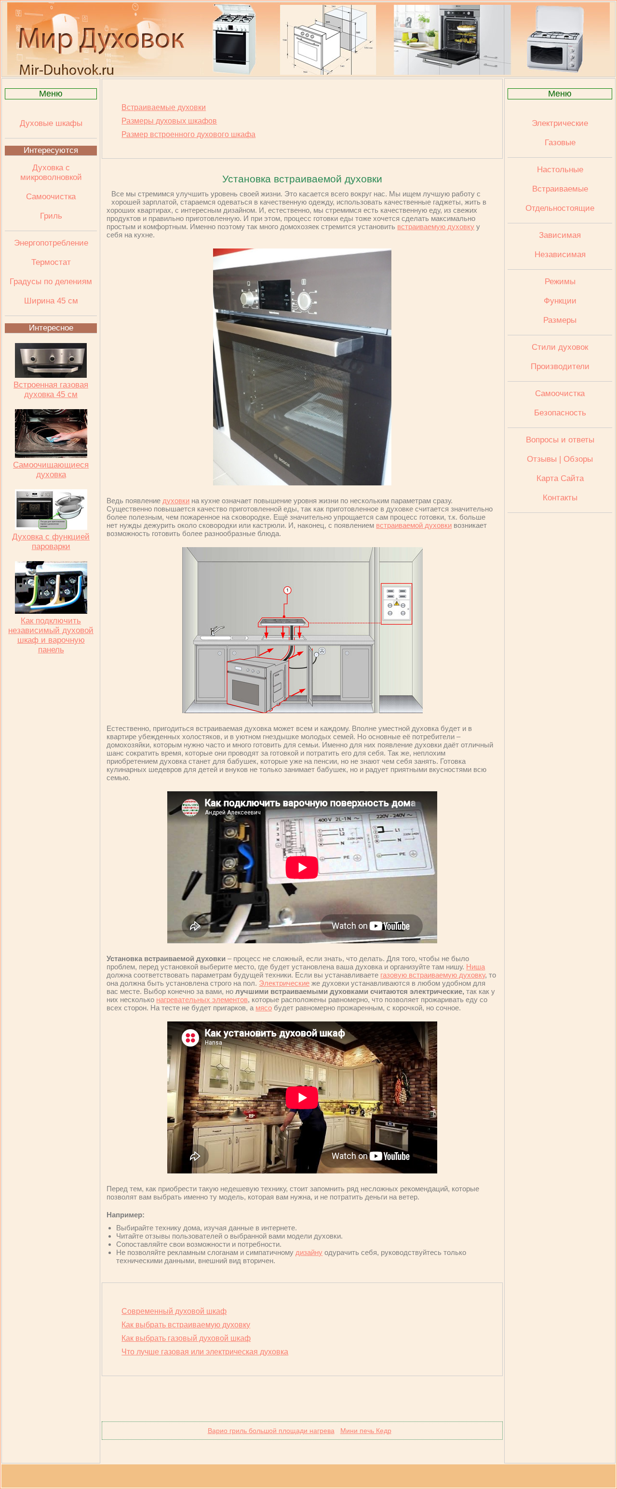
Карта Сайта (560, 478)
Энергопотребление (51, 243)
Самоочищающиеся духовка (51, 469)
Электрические (284, 983)
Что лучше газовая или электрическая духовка (204, 1352)
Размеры (560, 320)
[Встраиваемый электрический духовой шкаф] (302, 483)
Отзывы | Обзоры (560, 459)
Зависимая (560, 235)
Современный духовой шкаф (174, 1311)
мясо (263, 1008)
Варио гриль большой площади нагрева (271, 1430)
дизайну (308, 1252)
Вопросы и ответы (560, 439)
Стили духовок (560, 347)
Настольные (560, 169)
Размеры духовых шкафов (169, 121)
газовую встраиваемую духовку (432, 975)
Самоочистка (51, 196)
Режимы (560, 281)
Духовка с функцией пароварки (51, 541)
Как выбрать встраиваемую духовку (185, 1325)
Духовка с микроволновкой (51, 172)
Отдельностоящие (559, 208)
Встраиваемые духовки (163, 107)
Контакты (560, 497)
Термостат (51, 262)
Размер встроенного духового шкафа (188, 134)
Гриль (51, 216)
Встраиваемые (560, 188)
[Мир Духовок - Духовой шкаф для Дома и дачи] (308, 72)
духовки (175, 500)
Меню (51, 93)
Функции (560, 300)
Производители (560, 366)
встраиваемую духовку (435, 226)
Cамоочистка (560, 393)
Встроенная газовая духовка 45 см (50, 389)
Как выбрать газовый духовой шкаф (186, 1338)
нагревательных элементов (202, 999)
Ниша (475, 967)
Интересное (51, 327)
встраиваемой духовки (414, 525)
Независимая (560, 254)
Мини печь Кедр (365, 1430)
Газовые (560, 142)
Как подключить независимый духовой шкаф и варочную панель (51, 635)
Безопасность (560, 412)
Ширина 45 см (51, 300)
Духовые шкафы (51, 123)
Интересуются (51, 150)
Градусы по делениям (51, 281)
